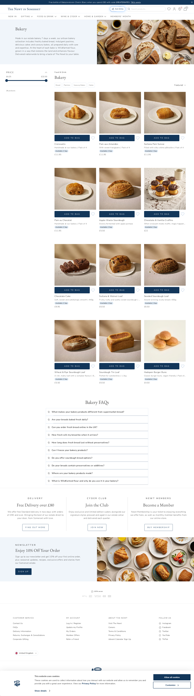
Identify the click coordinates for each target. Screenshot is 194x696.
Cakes (91, 85)
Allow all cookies (172, 677)
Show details (41, 691)
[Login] (174, 9)
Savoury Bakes (79, 85)
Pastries (67, 85)
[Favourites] (169, 9)
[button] (97, 412)
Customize (170, 685)
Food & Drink (60, 72)
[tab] (12, 16)
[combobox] (180, 85)
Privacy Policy (89, 683)
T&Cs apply (136, 2)
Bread (58, 85)
